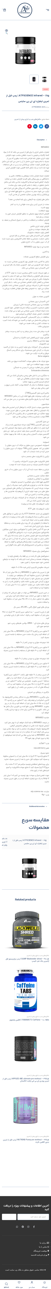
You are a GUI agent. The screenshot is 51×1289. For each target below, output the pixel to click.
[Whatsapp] (17, 1227)
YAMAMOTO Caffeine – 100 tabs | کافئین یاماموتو (29, 1019)
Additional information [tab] (37, 806)
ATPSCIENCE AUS (38, 107)
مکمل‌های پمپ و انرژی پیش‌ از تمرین (28, 119)
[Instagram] (28, 1227)
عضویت (11, 1216)
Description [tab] (41, 140)
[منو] (46, 10)
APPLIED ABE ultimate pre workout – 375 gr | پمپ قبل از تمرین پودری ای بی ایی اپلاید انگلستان (26, 1079)
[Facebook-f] (34, 1227)
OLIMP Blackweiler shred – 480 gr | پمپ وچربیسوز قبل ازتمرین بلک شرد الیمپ (27, 960)
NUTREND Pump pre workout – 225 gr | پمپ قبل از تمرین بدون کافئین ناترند (26, 1141)
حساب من (32, 1287)
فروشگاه (44, 1287)
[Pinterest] (23, 1227)
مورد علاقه (19, 1287)
